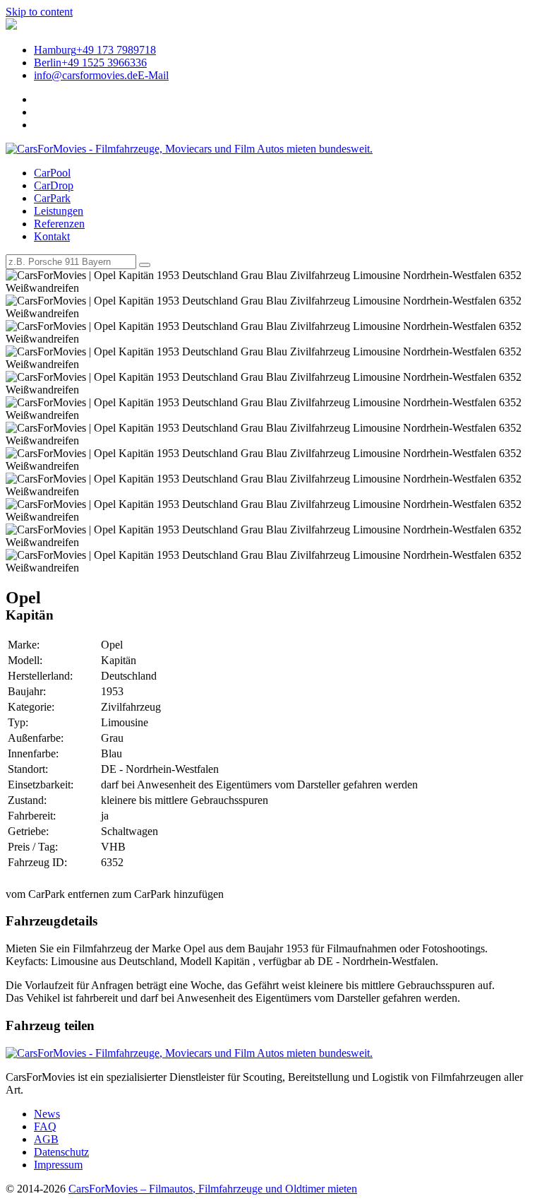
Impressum (58, 1165)
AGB (46, 1139)
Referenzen (59, 224)
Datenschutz (61, 1152)
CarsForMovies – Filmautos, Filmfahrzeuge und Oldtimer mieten (212, 1189)
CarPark (52, 198)
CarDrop (53, 185)
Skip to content (39, 12)
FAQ (45, 1126)
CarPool (52, 173)
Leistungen (58, 211)
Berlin (90, 63)
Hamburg (95, 50)
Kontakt (52, 236)
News (47, 1114)
